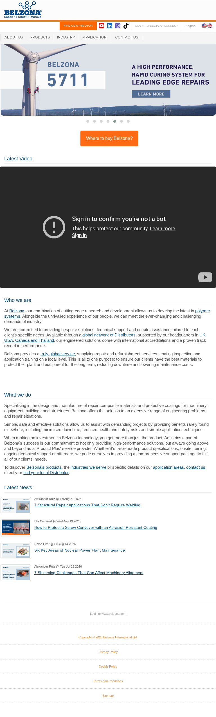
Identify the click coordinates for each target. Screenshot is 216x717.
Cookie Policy (108, 666)
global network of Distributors (109, 335)
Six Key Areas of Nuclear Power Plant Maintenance (79, 550)
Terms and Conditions (108, 681)
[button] (128, 121)
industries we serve (88, 467)
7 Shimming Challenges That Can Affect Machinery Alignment (88, 572)
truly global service (57, 353)
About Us (13, 37)
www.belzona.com (23, 9)
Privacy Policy (108, 652)
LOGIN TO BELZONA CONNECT (156, 25)
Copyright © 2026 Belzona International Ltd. (108, 637)
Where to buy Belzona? (109, 138)
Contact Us (126, 37)
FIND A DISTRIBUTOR (78, 25)
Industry (66, 37)
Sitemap (108, 695)
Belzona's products (44, 467)
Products (40, 37)
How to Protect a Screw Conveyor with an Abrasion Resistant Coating (95, 527)
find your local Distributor (46, 472)
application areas (168, 467)
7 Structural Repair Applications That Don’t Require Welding (87, 505)
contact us (195, 467)
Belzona (16, 310)
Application (95, 37)
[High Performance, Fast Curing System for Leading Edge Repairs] (108, 80)
